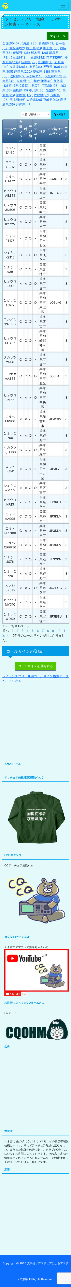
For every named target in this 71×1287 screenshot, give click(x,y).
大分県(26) (34, 100)
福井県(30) (17, 67)
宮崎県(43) (51, 100)
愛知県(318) (41, 71)
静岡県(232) (23, 71)
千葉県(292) (36, 57)
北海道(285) (29, 43)
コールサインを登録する (35, 666)
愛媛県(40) (54, 90)
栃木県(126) (39, 53)
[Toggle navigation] (63, 6)
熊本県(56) (17, 100)
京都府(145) (35, 76)
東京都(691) (55, 57)
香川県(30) (37, 90)
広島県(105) (50, 86)
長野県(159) (51, 67)
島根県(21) (16, 86)
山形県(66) (51, 48)
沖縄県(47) (24, 104)
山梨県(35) (34, 67)
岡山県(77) (33, 86)
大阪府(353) (53, 76)
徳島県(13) (20, 90)
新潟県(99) (29, 62)
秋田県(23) (34, 48)
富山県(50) (45, 62)
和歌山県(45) (43, 81)
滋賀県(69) (17, 76)
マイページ (57, 36)
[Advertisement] (35, 723)
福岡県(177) (24, 95)
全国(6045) (10, 43)
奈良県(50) (25, 81)
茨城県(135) (21, 53)
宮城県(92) (17, 48)
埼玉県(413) (18, 57)
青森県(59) (46, 43)
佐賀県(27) (41, 95)
